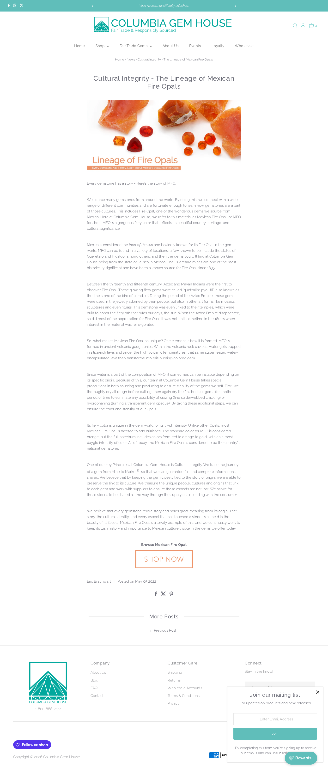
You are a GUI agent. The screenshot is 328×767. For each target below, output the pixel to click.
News (131, 59)
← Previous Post (162, 630)
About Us (171, 46)
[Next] (235, 5)
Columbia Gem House (61, 757)
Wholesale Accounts (185, 688)
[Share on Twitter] (164, 595)
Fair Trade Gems (134, 46)
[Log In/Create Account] (303, 26)
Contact (97, 696)
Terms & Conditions (184, 696)
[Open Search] (295, 26)
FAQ (94, 688)
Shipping (175, 672)
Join (275, 733)
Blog (94, 680)
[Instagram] (15, 6)
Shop (101, 46)
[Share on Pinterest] (171, 595)
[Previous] (92, 5)
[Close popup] (317, 692)
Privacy (173, 703)
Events (195, 46)
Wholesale (244, 46)
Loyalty (218, 46)
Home (79, 46)
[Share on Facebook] (156, 595)
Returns (174, 680)
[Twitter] (21, 6)
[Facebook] (9, 6)
